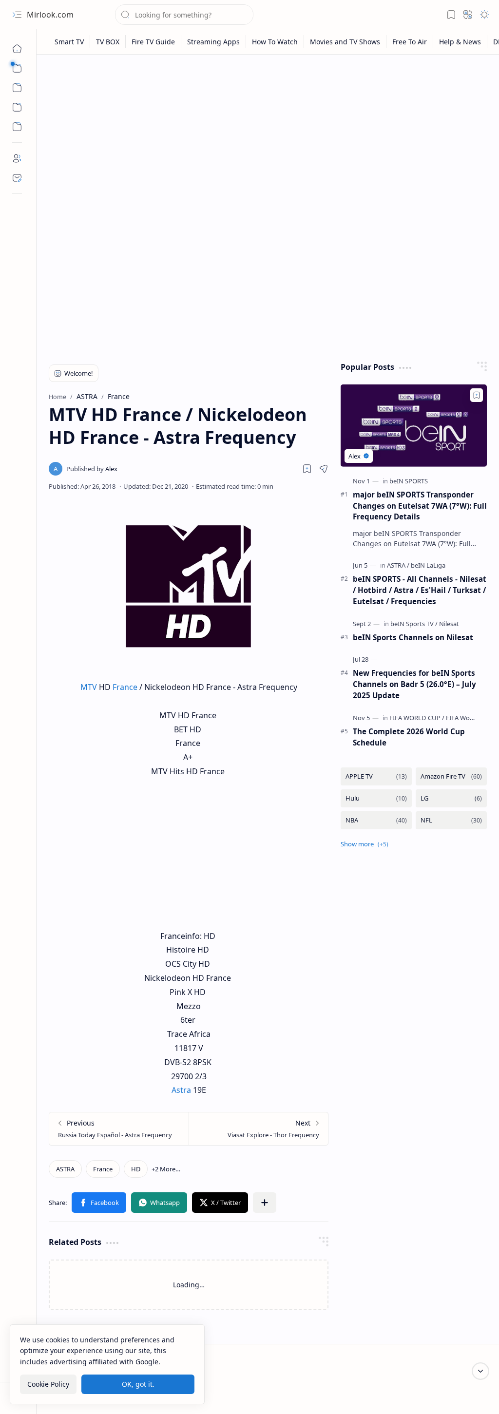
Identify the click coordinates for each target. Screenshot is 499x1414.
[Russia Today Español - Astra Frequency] (119, 1128)
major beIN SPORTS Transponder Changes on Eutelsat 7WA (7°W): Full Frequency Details (420, 506)
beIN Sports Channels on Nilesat (413, 637)
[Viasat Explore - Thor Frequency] (258, 1128)
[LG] (451, 798)
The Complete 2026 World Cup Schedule (409, 736)
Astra (181, 1090)
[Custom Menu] (17, 107)
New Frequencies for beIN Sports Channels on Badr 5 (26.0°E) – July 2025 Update (414, 684)
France (125, 687)
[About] (17, 158)
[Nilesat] (449, 623)
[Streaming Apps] (213, 41)
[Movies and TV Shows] (345, 41)
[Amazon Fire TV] (451, 776)
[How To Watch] (275, 41)
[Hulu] (376, 798)
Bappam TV (469, 1394)
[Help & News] (460, 41)
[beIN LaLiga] (428, 565)
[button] (17, 14)
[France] (103, 1169)
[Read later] (307, 468)
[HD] (136, 1169)
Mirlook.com (50, 14)
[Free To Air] (409, 41)
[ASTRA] (65, 1169)
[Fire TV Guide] (153, 41)
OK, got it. (138, 1384)
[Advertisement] (268, 137)
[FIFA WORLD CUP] (416, 717)
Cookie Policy (48, 1384)
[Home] (17, 48)
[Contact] (17, 178)
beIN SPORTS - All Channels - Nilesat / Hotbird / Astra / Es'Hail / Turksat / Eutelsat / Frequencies (419, 590)
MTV (88, 687)
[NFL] (451, 820)
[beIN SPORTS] (408, 481)
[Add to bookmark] (476, 395)
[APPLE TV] (376, 776)
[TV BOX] (108, 41)
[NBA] (376, 820)
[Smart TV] (69, 41)
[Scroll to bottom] (480, 1371)
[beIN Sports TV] (414, 623)
